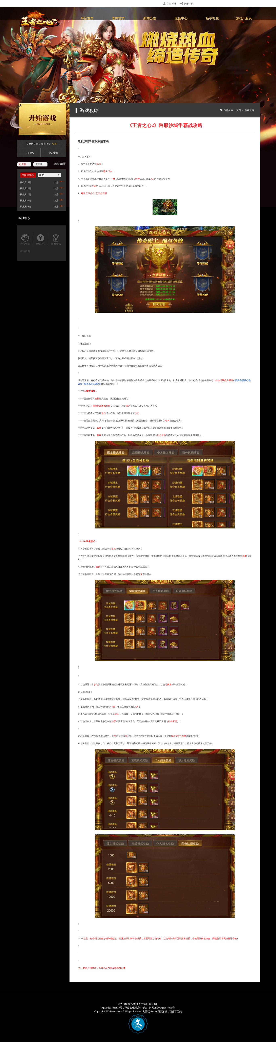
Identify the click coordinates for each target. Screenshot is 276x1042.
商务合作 (122, 1003)
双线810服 (25, 200)
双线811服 (25, 194)
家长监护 (153, 1003)
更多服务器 (60, 163)
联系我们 (133, 1003)
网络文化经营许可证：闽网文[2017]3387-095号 (150, 1007)
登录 (54, 143)
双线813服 (25, 182)
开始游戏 (38, 119)
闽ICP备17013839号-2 (112, 1007)
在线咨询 (25, 251)
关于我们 (143, 1003)
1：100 (30, 152)
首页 (238, 110)
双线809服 (25, 206)
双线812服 (25, 188)
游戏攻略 (249, 110)
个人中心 (53, 152)
